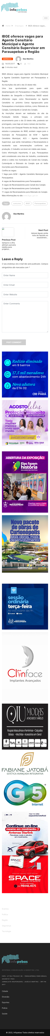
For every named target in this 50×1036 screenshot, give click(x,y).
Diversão (5, 997)
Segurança (6, 926)
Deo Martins (28, 59)
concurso (17, 203)
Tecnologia (6, 931)
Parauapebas (40, 203)
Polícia (4, 1008)
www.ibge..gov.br (30, 195)
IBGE (28, 203)
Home (8, 26)
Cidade (5, 991)
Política (5, 914)
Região (5, 920)
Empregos (19, 26)
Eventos (5, 909)
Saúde (4, 1014)
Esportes (5, 1002)
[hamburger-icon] (46, 18)
